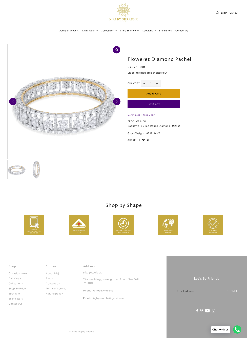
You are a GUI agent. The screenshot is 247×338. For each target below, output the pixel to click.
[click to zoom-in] (116, 49)
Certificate (134, 114)
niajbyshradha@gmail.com (108, 298)
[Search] (217, 12)
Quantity (134, 83)
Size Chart (149, 114)
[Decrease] (144, 83)
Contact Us (16, 303)
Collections (107, 30)
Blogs (49, 278)
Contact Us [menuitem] (181, 30)
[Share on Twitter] (143, 140)
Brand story (16, 298)
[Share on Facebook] (139, 140)
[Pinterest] (201, 310)
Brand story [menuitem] (165, 30)
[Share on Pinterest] (148, 140)
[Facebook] (197, 310)
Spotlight (14, 293)
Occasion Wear (68, 30)
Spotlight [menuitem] (147, 30)
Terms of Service (56, 288)
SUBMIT (232, 291)
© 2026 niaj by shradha (81, 331)
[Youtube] (207, 310)
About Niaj (52, 273)
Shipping (133, 72)
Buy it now (154, 104)
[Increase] (157, 83)
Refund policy (54, 293)
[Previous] (12, 101)
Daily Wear (88, 30)
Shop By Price (17, 288)
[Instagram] (213, 310)
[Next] (116, 101)
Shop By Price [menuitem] (128, 30)
